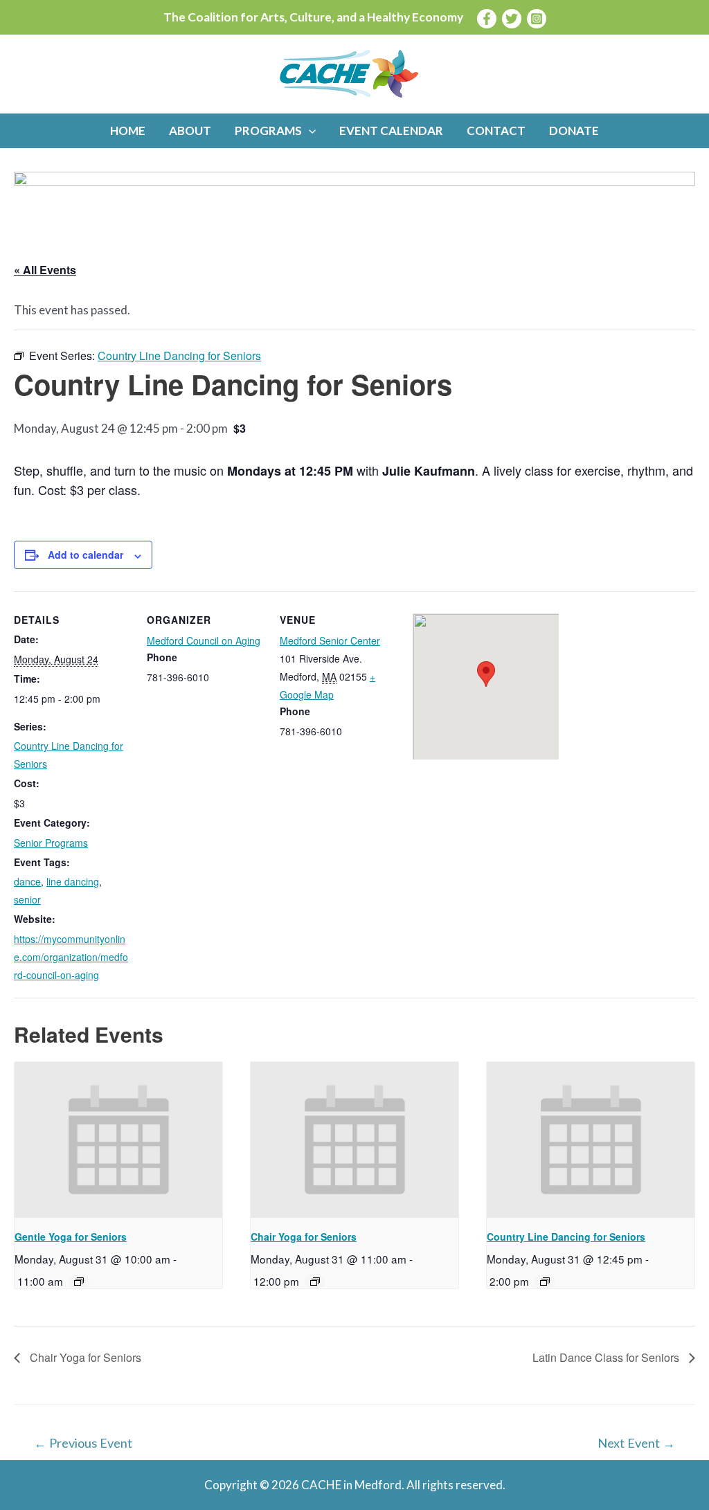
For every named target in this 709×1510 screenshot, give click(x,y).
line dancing (72, 881)
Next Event (636, 1442)
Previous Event (83, 1442)
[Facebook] (486, 18)
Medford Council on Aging (203, 640)
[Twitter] (511, 18)
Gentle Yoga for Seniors (71, 1236)
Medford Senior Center (330, 640)
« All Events (45, 270)
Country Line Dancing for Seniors (566, 1236)
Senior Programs (51, 843)
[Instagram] (536, 18)
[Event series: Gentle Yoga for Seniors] (79, 1281)
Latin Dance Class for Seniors (607, 1357)
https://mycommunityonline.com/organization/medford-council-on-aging (71, 957)
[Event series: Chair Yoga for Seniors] (315, 1281)
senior (27, 899)
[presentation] (118, 1140)
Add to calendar (85, 554)
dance (27, 881)
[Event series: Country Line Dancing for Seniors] (545, 1281)
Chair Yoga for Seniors (304, 1236)
